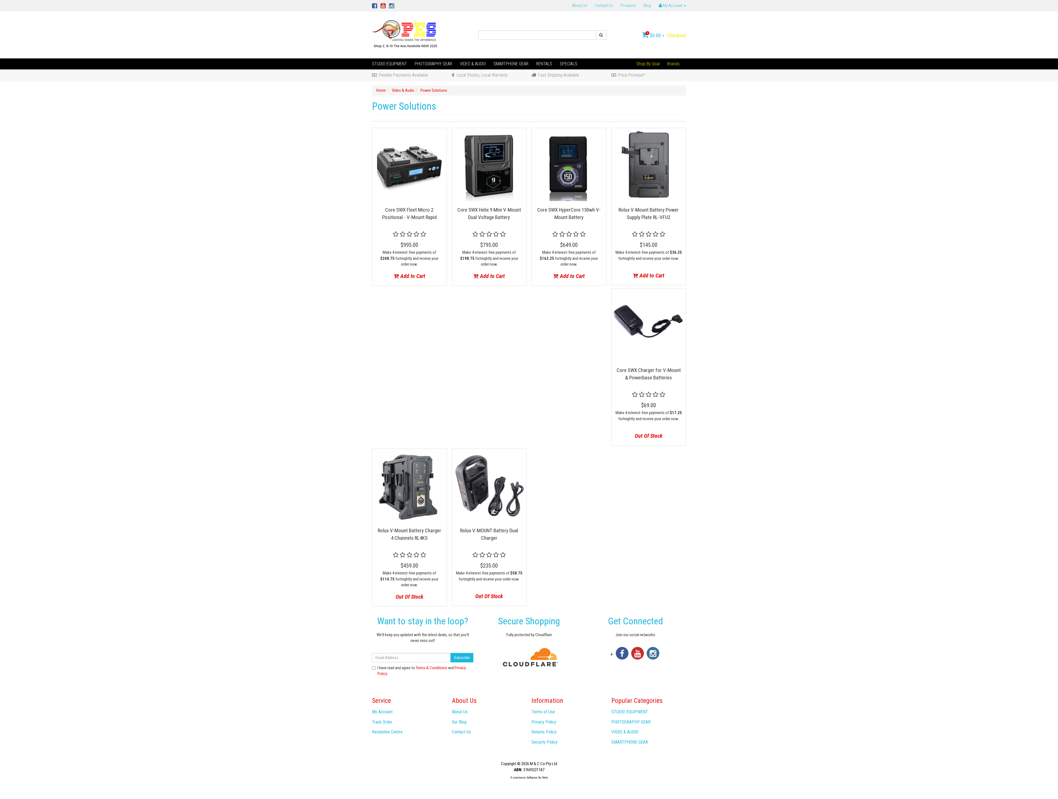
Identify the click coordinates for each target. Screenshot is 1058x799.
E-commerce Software (524, 777)
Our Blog (459, 722)
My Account (382, 711)
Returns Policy (544, 732)
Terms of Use (543, 711)
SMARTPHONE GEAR (510, 63)
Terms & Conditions (431, 667)
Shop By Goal (648, 63)
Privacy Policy (543, 722)
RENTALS (544, 63)
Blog (647, 5)
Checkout (676, 35)
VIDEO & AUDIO (473, 63)
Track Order (382, 722)
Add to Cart (412, 276)
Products (628, 5)
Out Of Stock (648, 436)
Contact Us (604, 5)
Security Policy (544, 742)
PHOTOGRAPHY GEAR (433, 63)
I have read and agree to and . (421, 670)
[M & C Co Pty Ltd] (405, 34)
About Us (579, 5)
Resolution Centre (387, 732)
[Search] (601, 35)
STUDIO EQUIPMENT (389, 63)
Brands (673, 63)
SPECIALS (568, 63)
